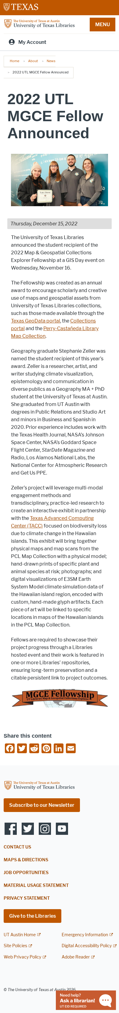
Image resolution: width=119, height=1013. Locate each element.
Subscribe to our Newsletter (41, 805)
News (51, 61)
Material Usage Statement (36, 885)
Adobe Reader (76, 957)
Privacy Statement (27, 898)
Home (14, 61)
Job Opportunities (26, 872)
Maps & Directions (26, 860)
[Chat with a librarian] (86, 1000)
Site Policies (15, 945)
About (33, 61)
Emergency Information (85, 934)
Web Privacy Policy (22, 957)
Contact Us (17, 847)
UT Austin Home (20, 934)
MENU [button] (102, 24)
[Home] (39, 24)
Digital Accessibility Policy (87, 945)
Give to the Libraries (32, 916)
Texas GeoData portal (35, 321)
